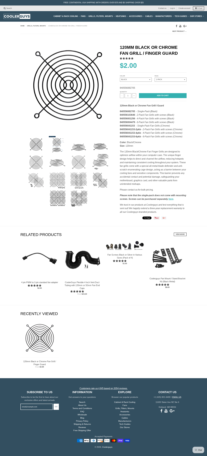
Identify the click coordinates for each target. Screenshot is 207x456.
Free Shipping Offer (82, 430)
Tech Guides (181, 16)
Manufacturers (163, 16)
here (171, 199)
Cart (200, 8)
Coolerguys (107, 447)
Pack (156, 76)
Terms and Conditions (82, 408)
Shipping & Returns (82, 424)
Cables (149, 16)
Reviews (82, 427)
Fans (83, 16)
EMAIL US (176, 397)
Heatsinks (121, 16)
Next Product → (179, 31)
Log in (172, 8)
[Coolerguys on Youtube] (180, 26)
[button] (127, 58)
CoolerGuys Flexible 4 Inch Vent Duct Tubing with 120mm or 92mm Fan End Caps (82, 285)
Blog (82, 418)
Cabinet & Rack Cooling (66, 16)
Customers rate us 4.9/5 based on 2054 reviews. (104, 388)
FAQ (82, 411)
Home (22, 26)
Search (82, 402)
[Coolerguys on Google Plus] (185, 26)
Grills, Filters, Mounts (100, 16)
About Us (82, 405)
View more (180, 234)
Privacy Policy (82, 421)
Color (122, 76)
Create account (184, 8)
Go (56, 406)
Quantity (123, 92)
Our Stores (196, 16)
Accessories (135, 16)
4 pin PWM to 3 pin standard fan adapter (39, 282)
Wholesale (82, 415)
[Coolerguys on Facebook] (176, 26)
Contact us (162, 8)
